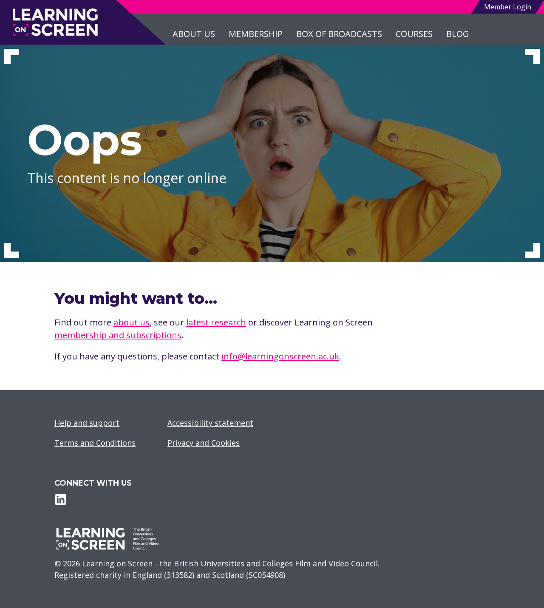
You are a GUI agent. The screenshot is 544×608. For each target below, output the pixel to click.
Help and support (86, 423)
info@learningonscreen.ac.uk (280, 356)
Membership (256, 34)
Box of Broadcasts (339, 34)
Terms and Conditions (95, 443)
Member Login (507, 6)
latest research (216, 322)
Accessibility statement (210, 423)
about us (131, 322)
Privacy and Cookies (203, 443)
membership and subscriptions (117, 335)
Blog (457, 34)
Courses (414, 34)
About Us (194, 34)
